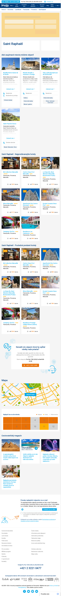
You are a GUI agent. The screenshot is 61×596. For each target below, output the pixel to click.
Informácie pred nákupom (38, 533)
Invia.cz (51, 585)
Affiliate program (6, 551)
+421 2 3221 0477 (30, 568)
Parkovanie (5, 540)
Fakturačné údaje (36, 538)
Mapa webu (34, 554)
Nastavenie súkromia (37, 551)
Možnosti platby (35, 540)
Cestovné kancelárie (7, 531)
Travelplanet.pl (22, 587)
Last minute (5, 535)
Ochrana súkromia (36, 549)
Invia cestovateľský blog (38, 543)
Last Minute (18, 9)
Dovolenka (10, 9)
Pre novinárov (5, 549)
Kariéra (3, 554)
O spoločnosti (5, 559)
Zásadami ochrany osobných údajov (30, 521)
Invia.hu (56, 585)
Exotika (4, 538)
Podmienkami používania (48, 519)
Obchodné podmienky (37, 535)
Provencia (34, 9)
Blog (48, 5)
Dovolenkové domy (7, 545)
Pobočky (4, 556)
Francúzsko (26, 9)
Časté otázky (35, 531)
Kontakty (4, 561)
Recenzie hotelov (42, 5)
